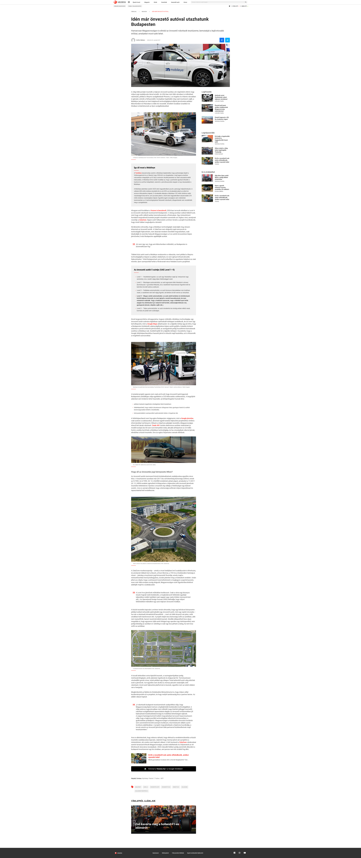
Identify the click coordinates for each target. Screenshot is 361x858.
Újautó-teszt (136, 2)
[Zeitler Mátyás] (133, 40)
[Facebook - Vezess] (222, 40)
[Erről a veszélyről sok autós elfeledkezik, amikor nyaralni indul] (207, 161)
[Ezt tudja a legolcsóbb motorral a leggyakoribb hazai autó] (207, 139)
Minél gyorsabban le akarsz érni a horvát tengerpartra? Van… (168, 760)
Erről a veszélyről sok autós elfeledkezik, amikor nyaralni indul (222, 160)
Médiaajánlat (165, 853)
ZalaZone (142, 220)
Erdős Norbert (219, 154)
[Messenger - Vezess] (227, 40)
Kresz (185, 2)
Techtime (138, 173)
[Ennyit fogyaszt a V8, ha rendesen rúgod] (207, 120)
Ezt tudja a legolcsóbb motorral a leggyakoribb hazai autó (222, 139)
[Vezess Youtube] (244, 849)
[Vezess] (120, 2)
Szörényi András (219, 121)
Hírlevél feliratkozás (119, 6)
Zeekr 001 (156, 425)
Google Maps (152, 324)
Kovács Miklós (219, 191)
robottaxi (176, 787)
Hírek (155, 2)
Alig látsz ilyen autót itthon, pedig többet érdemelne (221, 177)
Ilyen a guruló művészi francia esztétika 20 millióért (222, 187)
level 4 (146, 787)
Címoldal (134, 11)
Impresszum (156, 853)
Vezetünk (164, 2)
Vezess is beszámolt (158, 210)
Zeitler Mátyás (140, 40)
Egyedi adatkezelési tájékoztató (195, 853)
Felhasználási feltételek (178, 853)
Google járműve (187, 418)
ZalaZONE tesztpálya (141, 790)
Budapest (138, 787)
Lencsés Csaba (219, 101)
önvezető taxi (166, 787)
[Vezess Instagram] (239, 849)
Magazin (147, 2)
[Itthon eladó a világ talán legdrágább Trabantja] (207, 151)
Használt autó (175, 2)
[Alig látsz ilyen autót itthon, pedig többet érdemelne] (207, 178)
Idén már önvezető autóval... (160, 11)
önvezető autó (155, 787)
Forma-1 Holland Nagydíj (134, 6)
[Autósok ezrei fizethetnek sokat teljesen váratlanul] (207, 98)
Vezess (217, 164)
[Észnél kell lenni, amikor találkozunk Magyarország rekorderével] (207, 108)
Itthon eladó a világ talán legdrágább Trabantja (221, 150)
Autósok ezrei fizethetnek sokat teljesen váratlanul (221, 97)
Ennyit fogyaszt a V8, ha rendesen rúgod (222, 118)
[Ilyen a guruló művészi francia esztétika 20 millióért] (207, 188)
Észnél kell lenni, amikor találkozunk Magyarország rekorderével (221, 108)
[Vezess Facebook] (234, 849)
